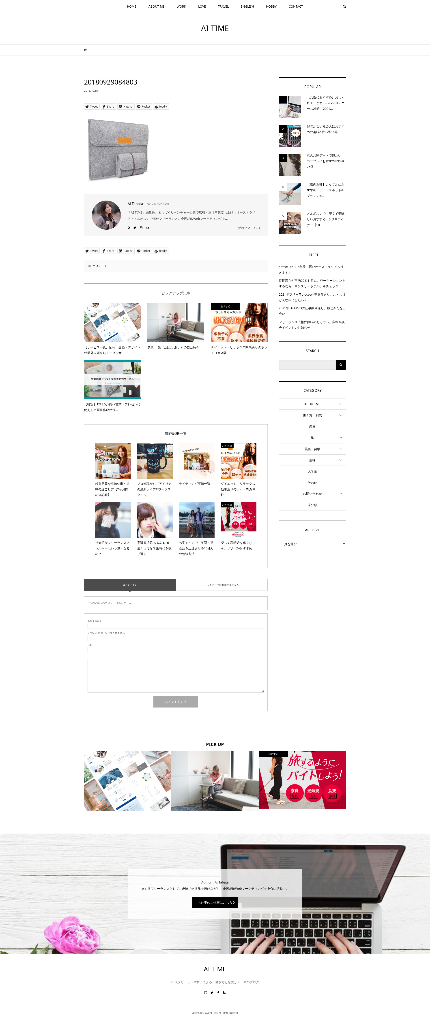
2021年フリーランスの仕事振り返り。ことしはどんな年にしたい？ (312, 297)
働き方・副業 (312, 415)
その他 (312, 482)
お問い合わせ (312, 493)
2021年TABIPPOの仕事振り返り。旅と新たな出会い (312, 311)
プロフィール (247, 228)
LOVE (202, 6)
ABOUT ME (156, 6)
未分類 (312, 505)
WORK (181, 6)
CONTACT (296, 6)
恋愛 (312, 426)
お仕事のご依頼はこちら (215, 902)
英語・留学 (312, 449)
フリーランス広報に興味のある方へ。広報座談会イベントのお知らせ (312, 325)
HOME (131, 6)
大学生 (312, 471)
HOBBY (271, 6)
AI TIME (215, 28)
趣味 (312, 460)
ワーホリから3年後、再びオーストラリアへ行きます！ (311, 269)
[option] (127, 781)
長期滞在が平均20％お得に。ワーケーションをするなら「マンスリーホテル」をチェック (312, 283)
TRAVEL (223, 6)
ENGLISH (247, 6)
